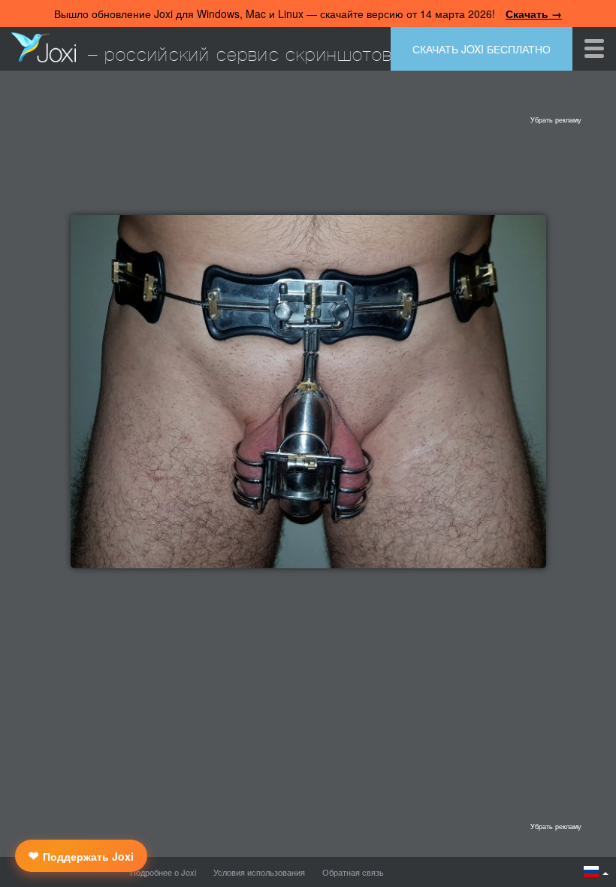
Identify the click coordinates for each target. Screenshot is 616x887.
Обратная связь (353, 872)
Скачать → (534, 13)
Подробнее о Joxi (163, 872)
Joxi (43, 47)
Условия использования (259, 872)
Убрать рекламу (555, 120)
